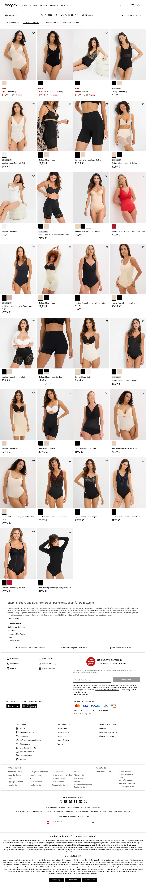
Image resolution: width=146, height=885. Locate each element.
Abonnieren (126, 680)
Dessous (77, 781)
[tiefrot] (9, 582)
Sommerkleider (125, 771)
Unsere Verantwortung (108, 732)
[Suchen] (121, 5)
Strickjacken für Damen (39, 771)
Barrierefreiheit (82, 811)
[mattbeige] (9, 297)
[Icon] (33, 32)
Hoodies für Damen (15, 771)
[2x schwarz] (40, 371)
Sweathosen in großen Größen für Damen (83, 786)
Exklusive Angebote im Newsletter (76, 648)
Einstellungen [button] (56, 880)
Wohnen (60, 744)
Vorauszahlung (102, 710)
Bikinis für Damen (125, 780)
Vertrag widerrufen (98, 811)
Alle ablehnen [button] (73, 880)
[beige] (9, 371)
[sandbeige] (40, 297)
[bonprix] (11, 5)
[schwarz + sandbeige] (46, 371)
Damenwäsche (63, 732)
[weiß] (88, 226)
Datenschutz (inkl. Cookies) (32, 811)
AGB (17, 811)
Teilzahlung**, (90, 710)
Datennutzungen (74, 840)
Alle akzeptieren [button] (89, 880)
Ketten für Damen (15, 641)
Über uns (102, 728)
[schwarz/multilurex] (114, 511)
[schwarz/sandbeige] (77, 511)
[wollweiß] (4, 154)
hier (34, 847)
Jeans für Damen (14, 785)
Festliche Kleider (58, 778)
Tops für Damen (36, 775)
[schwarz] (40, 83)
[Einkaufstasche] (138, 5)
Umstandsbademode (127, 783)
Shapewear (93, 610)
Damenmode (62, 728)
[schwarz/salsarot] (40, 511)
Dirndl (76, 771)
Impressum (69, 811)
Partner (15, 840)
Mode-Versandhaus (103, 771)
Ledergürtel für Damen (16, 634)
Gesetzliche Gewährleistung (119, 811)
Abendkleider (79, 775)
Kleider (10, 778)
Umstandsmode (36, 781)
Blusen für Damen (14, 775)
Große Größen (63, 740)
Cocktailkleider (58, 781)
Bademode (61, 736)
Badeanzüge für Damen (128, 787)
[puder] (4, 83)
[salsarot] (114, 226)
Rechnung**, (79, 710)
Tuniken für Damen (37, 785)
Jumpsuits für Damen (60, 785)
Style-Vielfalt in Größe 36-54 (120, 648)
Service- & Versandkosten (90, 807)
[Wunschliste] (132, 5)
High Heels (78, 778)
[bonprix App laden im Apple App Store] (13, 706)
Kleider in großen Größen (62, 775)
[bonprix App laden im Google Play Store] (29, 706)
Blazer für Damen (58, 771)
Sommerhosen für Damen (126, 776)
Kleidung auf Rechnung (16, 627)
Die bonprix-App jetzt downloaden (31, 648)
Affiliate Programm (106, 736)
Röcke (32, 778)
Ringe (10, 637)
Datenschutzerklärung (129, 871)
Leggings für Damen (15, 781)
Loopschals (12, 630)
